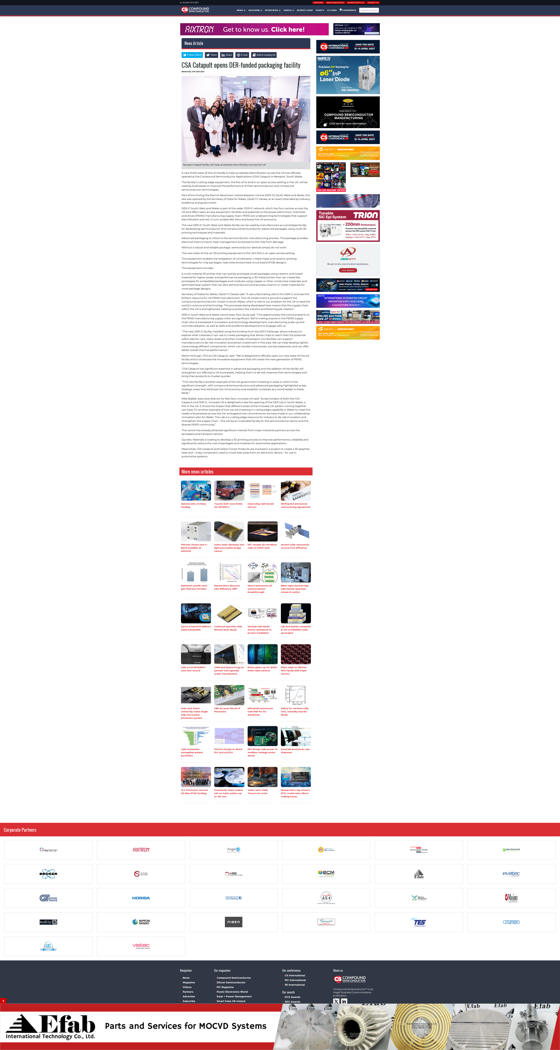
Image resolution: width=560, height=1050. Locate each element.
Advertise (189, 996)
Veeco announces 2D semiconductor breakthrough (260, 588)
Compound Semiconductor (234, 977)
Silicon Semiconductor (231, 982)
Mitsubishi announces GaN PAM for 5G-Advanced (260, 711)
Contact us (373, 3)
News (240, 10)
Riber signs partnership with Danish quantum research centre (295, 588)
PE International (295, 984)
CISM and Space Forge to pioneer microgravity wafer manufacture (229, 670)
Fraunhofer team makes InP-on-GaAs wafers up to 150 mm (228, 793)
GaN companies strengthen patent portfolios (192, 752)
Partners (188, 991)
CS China (332, 10)
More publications (335, 3)
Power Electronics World (232, 991)
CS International (295, 975)
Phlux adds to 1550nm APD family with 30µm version (294, 670)
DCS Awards (292, 997)
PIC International (295, 980)
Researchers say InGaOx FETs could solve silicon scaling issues (295, 793)
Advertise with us (356, 3)
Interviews (272, 10)
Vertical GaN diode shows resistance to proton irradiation (260, 629)
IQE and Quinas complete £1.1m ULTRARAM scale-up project (296, 629)
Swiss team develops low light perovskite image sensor (229, 547)
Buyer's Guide (305, 10)
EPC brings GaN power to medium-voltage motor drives (263, 752)
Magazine (254, 10)
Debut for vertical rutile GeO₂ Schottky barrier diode (294, 711)
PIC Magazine (225, 987)
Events (320, 10)
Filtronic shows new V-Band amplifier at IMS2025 (194, 547)
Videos (288, 10)
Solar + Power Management (234, 996)
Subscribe (318, 3)
